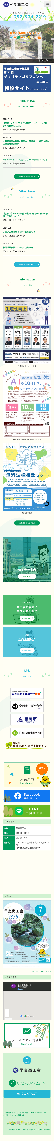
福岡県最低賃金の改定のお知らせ (18, 247)
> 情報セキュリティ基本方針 (14, 1115)
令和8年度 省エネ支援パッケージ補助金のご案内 (25, 160)
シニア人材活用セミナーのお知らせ (19, 232)
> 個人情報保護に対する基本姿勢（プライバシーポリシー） (25, 1113)
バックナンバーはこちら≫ (41, 971)
